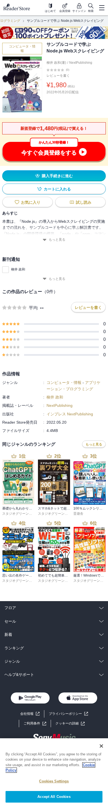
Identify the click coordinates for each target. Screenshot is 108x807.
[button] (70, 723)
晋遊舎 (78, 514)
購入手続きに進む (57, 176)
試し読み (83, 202)
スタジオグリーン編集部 (20, 514)
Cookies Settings (54, 781)
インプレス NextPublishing (70, 414)
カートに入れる (57, 189)
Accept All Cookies (53, 797)
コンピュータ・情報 (22, 48)
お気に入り (30, 202)
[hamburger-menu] (101, 7)
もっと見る (57, 239)
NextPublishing (80, 63)
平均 (33, 308)
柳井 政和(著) (56, 63)
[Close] (101, 746)
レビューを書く (58, 75)
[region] (54, 772)
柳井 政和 (18, 269)
